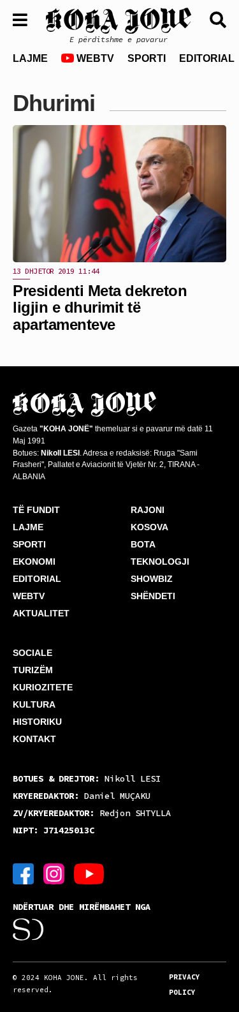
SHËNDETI (153, 596)
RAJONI (147, 510)
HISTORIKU (37, 722)
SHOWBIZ (152, 579)
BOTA (143, 544)
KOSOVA (149, 527)
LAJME (30, 58)
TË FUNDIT (36, 510)
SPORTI (146, 58)
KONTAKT (34, 739)
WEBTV (94, 58)
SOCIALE (32, 653)
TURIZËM (33, 670)
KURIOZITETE (43, 687)
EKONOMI (34, 561)
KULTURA (34, 704)
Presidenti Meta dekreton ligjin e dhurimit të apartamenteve (100, 307)
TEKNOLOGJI (160, 561)
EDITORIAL (207, 58)
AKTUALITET (41, 613)
